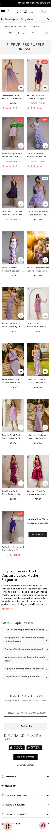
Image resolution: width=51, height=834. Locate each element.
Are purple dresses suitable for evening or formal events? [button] (24, 640)
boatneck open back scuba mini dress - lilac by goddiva (13, 155)
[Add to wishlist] (4, 61)
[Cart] (46, 11)
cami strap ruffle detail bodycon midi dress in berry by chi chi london (12, 493)
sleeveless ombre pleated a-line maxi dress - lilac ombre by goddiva (12, 97)
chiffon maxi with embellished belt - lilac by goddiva (37, 155)
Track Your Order (25, 757)
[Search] (48, 19)
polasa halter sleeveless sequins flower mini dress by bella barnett (38, 269)
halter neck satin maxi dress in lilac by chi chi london (37, 381)
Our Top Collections (16, 795)
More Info (10, 786)
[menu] (3, 11)
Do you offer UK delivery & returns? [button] (22, 677)
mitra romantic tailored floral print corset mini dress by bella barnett (38, 213)
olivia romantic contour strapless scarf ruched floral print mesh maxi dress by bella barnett (13, 269)
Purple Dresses (18, 27)
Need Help (11, 776)
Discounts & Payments (17, 814)
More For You (12, 824)
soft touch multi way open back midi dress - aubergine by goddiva (13, 213)
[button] (43, 33)
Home (5, 27)
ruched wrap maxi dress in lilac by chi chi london (11, 325)
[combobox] (22, 19)
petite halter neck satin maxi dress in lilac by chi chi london (13, 381)
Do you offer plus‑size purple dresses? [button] (24, 649)
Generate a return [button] (25, 765)
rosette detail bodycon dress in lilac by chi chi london (13, 437)
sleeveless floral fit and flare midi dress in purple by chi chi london (38, 493)
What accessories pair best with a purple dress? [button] (25, 659)
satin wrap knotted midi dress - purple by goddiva (37, 97)
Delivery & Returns (15, 805)
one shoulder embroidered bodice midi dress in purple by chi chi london (37, 325)
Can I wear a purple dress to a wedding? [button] (25, 630)
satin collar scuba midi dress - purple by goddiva (13, 549)
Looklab (17, 125)
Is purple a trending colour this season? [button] (24, 669)
